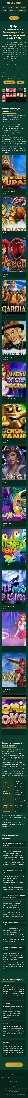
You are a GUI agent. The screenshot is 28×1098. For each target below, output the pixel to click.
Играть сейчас (14, 1065)
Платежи (23, 7)
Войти (20, 82)
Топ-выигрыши (14, 14)
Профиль (14, 18)
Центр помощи (22, 10)
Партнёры (10, 7)
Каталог (4, 10)
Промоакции (12, 10)
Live (17, 7)
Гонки (3, 7)
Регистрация (9, 82)
